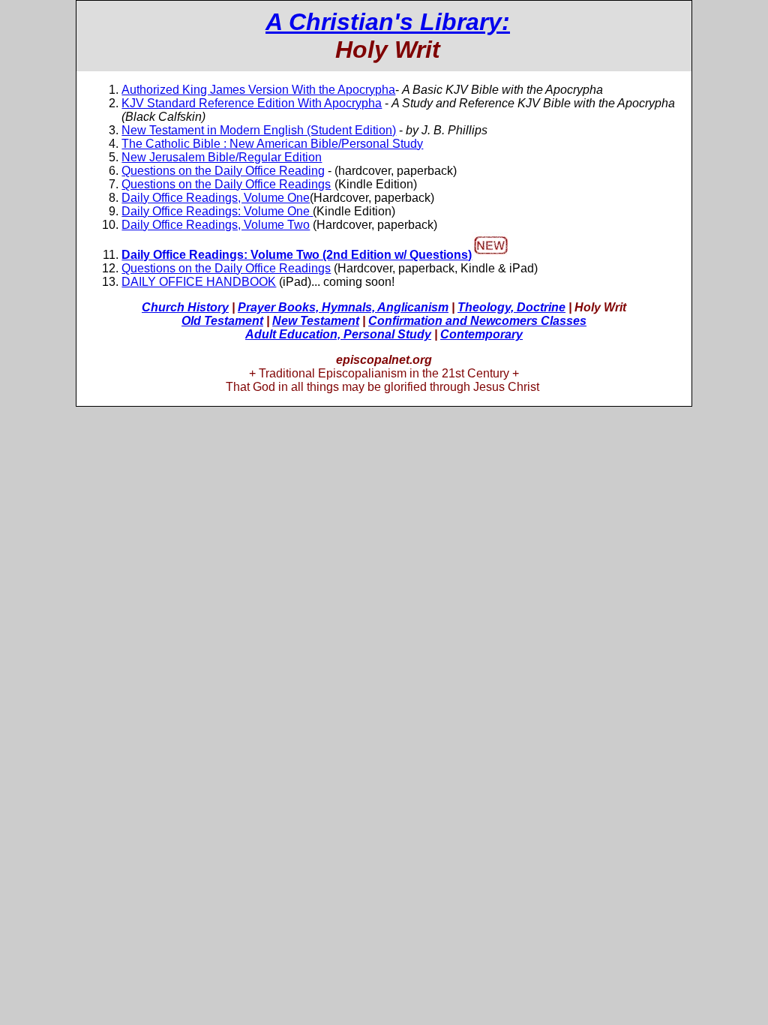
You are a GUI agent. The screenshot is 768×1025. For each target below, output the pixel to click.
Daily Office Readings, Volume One (216, 197)
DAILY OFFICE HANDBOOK (199, 281)
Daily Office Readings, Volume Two (216, 224)
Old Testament (222, 320)
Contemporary (481, 334)
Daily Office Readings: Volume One (217, 211)
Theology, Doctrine (512, 307)
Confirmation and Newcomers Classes (477, 320)
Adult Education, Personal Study (338, 334)
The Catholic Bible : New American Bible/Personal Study (272, 143)
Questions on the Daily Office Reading (223, 170)
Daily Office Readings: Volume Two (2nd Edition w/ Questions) (297, 254)
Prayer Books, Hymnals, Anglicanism (343, 307)
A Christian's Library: (388, 21)
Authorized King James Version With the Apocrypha (258, 89)
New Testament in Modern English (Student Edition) (259, 130)
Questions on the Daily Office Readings (226, 184)
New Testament (315, 320)
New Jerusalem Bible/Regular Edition (222, 157)
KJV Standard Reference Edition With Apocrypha (252, 103)
